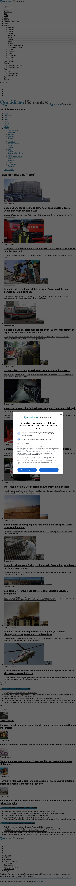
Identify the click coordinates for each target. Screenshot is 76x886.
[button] (38, 443)
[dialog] (38, 443)
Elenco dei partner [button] (34, 454)
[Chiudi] (61, 414)
